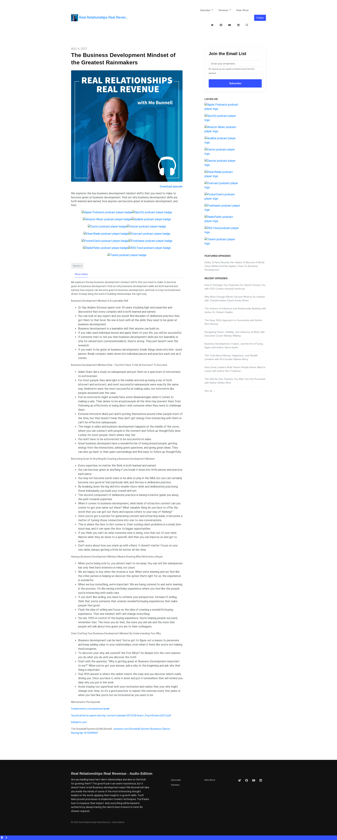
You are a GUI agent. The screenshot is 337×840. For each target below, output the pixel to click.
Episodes (205, 10)
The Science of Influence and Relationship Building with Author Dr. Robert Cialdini (235, 310)
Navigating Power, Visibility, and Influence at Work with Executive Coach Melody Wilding (234, 334)
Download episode (171, 186)
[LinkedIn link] (238, 25)
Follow (260, 17)
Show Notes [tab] (81, 274)
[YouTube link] (229, 25)
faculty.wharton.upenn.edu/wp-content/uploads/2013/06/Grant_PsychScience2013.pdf (121, 715)
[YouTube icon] (253, 781)
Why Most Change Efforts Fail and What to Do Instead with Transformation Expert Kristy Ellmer (234, 298)
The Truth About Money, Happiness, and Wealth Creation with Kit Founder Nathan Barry (231, 357)
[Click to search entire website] (247, 25)
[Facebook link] (221, 25)
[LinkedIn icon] (260, 781)
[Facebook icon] (246, 781)
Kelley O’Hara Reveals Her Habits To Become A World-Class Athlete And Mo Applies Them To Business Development (234, 266)
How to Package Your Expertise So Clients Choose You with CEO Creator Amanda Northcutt (235, 287)
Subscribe (235, 83)
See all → (209, 390)
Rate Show (242, 10)
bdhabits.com (79, 722)
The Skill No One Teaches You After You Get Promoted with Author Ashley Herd (234, 381)
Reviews (224, 10)
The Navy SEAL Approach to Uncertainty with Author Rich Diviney (233, 322)
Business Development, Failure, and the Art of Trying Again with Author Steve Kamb (233, 345)
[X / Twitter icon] (239, 781)
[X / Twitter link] (212, 25)
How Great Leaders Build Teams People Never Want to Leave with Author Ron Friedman (234, 369)
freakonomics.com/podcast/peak (90, 708)
